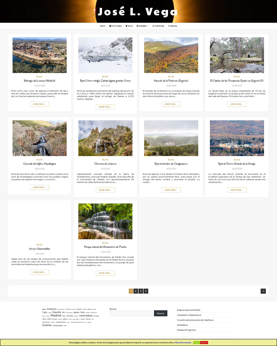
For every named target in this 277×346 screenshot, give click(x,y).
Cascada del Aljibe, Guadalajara (39, 164)
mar (63, 316)
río (93, 319)
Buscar (113, 308)
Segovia (53, 322)
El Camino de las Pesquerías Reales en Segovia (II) (237, 81)
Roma (88, 319)
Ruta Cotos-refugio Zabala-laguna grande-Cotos (105, 81)
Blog (40, 76)
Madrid (56, 315)
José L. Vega (138, 10)
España (57, 312)
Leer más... (39, 104)
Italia (82, 312)
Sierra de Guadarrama (77, 322)
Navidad (96, 316)
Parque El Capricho (186, 329)
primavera (76, 319)
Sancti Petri (46, 322)
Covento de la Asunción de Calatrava (195, 319)
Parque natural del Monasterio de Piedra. (105, 247)
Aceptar (196, 342)
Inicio (102, 26)
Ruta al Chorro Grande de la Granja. (237, 164)
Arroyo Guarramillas (39, 249)
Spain (89, 322)
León (43, 316)
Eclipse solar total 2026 (188, 310)
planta (60, 319)
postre (70, 319)
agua (44, 309)
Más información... (184, 342)
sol (86, 322)
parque (54, 319)
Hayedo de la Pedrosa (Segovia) (171, 81)
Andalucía (51, 309)
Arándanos (182, 324)
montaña (69, 316)
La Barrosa (93, 312)
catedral (79, 309)
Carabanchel (60, 309)
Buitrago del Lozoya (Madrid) (39, 81)
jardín (87, 312)
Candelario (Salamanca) (189, 315)
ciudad (89, 309)
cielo (84, 309)
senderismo (61, 322)
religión (82, 319)
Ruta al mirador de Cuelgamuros (171, 164)
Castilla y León (70, 309)
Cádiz (44, 312)
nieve (44, 319)
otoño (49, 319)
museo (76, 316)
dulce (50, 312)
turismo (47, 325)
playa (65, 319)
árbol (65, 325)
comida (94, 309)
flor (63, 312)
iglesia (76, 312)
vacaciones (58, 325)
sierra (68, 322)
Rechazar (204, 342)
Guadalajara (69, 312)
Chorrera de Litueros (105, 164)
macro (48, 316)
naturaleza (85, 315)
